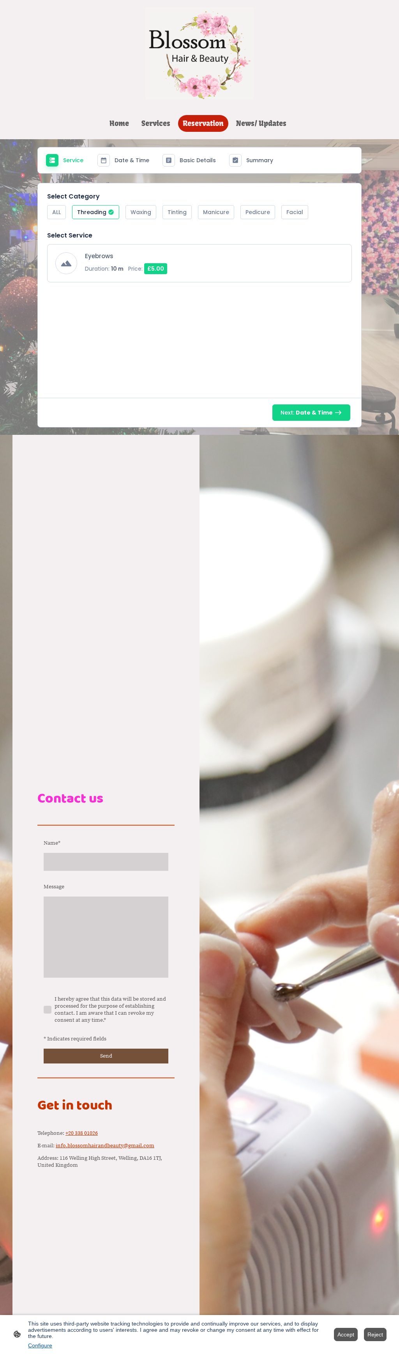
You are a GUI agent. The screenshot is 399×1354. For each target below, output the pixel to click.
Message (54, 886)
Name (52, 843)
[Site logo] (199, 53)
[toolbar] (199, 215)
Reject (375, 1334)
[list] (199, 268)
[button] (56, 212)
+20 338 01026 (81, 1133)
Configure (40, 1345)
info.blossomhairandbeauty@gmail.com (105, 1145)
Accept (345, 1334)
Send (106, 1056)
